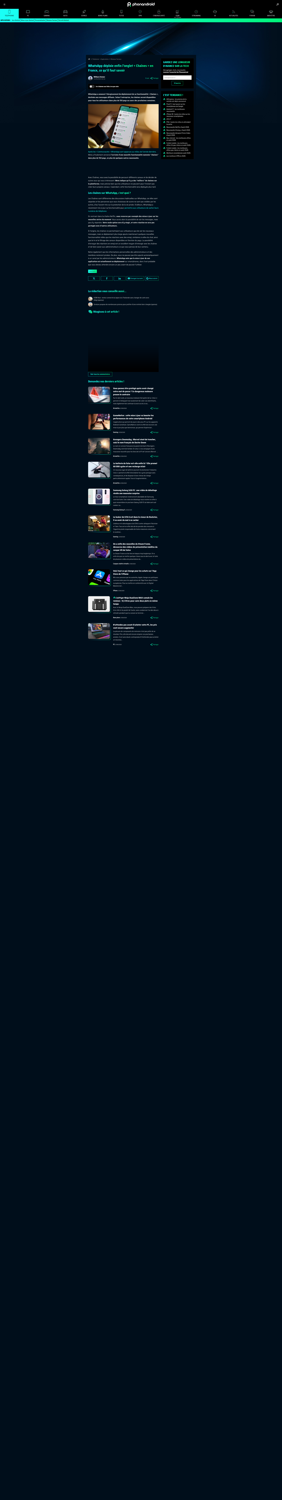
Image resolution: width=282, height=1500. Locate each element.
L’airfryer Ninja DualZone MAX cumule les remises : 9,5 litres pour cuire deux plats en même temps (135, 601)
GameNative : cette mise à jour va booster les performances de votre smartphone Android (133, 417)
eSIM (176, 16)
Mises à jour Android (27, 20)
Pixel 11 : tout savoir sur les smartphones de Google (175, 105)
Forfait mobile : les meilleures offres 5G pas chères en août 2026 (178, 144)
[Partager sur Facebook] (107, 278)
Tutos (121, 15)
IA (215, 15)
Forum (252, 15)
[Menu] (4, 4)
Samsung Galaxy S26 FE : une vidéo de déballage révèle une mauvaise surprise (135, 491)
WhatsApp (92, 271)
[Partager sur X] (94, 278)
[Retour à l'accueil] (141, 4)
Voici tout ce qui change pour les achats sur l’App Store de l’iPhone (134, 572)
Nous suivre (153, 278)
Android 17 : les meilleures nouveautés (175, 110)
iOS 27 (168, 119)
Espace (84, 15)
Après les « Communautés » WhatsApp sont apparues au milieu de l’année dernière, (122, 151)
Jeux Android (16, 20)
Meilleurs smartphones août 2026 (178, 153)
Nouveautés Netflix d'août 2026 (177, 127)
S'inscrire (177, 83)
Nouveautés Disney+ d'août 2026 (178, 130)
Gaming (47, 15)
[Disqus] (123, 344)
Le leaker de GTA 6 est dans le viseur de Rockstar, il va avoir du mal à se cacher (135, 518)
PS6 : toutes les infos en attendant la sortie (178, 123)
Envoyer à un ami (137, 278)
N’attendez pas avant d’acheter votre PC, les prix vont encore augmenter (135, 626)
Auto (65, 15)
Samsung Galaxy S (119, 510)
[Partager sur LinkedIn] (119, 278)
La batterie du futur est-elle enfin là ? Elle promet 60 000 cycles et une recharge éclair (135, 465)
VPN (140, 15)
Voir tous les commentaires (100, 374)
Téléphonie (9, 15)
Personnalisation (40, 20)
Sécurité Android (63, 20)
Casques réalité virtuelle (121, 563)
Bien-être (271, 15)
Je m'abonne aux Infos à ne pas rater (107, 86)
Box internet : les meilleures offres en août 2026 (178, 139)
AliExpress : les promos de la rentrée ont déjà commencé (176, 100)
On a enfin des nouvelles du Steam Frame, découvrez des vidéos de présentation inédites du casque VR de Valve (135, 547)
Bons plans (103, 15)
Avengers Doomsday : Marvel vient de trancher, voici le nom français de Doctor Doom (134, 441)
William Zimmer (99, 76)
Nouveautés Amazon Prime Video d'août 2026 (178, 134)
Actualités (233, 15)
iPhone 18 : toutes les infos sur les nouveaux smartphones (178, 115)
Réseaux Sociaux (51, 20)
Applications (105, 59)
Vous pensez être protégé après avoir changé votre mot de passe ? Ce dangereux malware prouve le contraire (133, 391)
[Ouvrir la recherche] (277, 4)
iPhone (115, 590)
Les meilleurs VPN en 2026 (176, 156)
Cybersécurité (159, 15)
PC (28, 15)
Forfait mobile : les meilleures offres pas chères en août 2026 (177, 149)
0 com (147, 78)
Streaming (196, 15)
